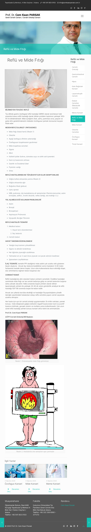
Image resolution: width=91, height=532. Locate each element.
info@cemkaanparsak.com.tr (69, 3)
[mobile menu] (82, 16)
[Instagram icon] (81, 8)
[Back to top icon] (83, 526)
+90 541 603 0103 (49, 3)
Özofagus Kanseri (13, 484)
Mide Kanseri (31, 484)
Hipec (74, 81)
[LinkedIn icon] (78, 8)
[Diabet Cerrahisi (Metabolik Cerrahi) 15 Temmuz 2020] (89, 522)
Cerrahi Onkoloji (75, 68)
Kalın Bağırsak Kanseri (77, 87)
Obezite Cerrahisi (75, 131)
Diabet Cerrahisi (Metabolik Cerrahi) (76, 104)
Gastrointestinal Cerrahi (78, 75)
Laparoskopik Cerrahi (77, 95)
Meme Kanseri (53, 484)
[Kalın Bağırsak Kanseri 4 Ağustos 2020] (2, 522)
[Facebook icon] (74, 8)
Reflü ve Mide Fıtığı (77, 119)
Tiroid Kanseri (77, 144)
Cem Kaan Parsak (68, 505)
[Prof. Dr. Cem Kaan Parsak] (23, 16)
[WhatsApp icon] (71, 8)
